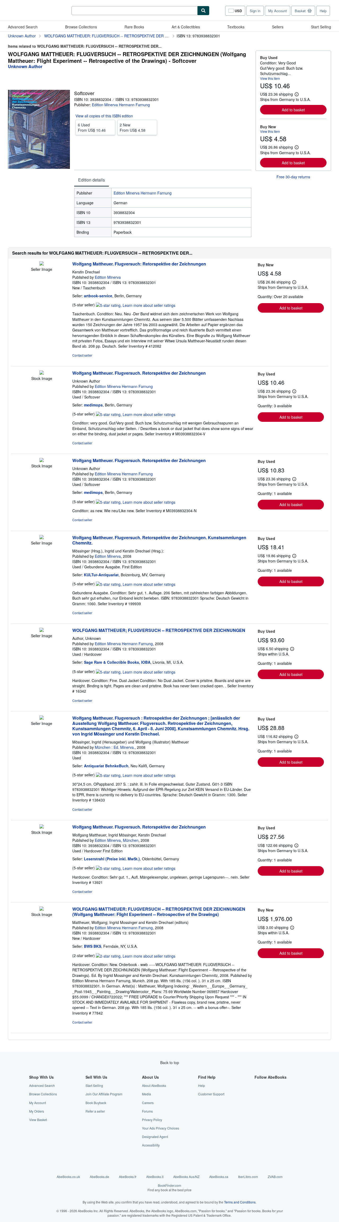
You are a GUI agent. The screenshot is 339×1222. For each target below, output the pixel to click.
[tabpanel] (162, 212)
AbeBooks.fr (127, 1176)
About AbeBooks (154, 1085)
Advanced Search (23, 26)
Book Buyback (96, 1102)
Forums (147, 1111)
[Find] (203, 10)
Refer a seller (95, 1111)
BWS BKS (92, 946)
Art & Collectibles (186, 26)
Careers (148, 1102)
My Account (277, 10)
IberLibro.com (248, 1176)
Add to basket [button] (293, 109)
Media (146, 1094)
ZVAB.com (275, 1176)
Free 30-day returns (293, 176)
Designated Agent (155, 1136)
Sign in (255, 10)
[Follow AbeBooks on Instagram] (258, 1102)
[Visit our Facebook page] (258, 1085)
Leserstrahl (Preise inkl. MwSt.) (112, 858)
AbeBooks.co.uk (68, 1176)
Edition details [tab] (91, 180)
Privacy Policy (152, 1119)
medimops (93, 405)
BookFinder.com (169, 1187)
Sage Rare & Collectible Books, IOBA (117, 662)
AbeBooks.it (154, 1176)
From (92, 127)
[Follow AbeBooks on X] (258, 1093)
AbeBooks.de (99, 1176)
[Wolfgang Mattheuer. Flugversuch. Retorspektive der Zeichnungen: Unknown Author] (41, 373)
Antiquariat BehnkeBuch (106, 765)
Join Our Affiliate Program (104, 1094)
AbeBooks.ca (218, 1176)
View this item (270, 78)
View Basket (38, 1119)
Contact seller (82, 355)
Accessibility (151, 1145)
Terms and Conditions (240, 1202)
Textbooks (235, 26)
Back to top (169, 1062)
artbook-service (98, 295)
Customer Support (211, 1094)
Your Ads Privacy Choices (160, 1128)
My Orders (36, 1111)
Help (323, 10)
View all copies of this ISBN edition (104, 115)
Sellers (277, 26)
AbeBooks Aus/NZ (186, 1176)
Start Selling (321, 26)
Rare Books (134, 26)
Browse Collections (81, 26)
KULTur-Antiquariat (101, 574)
